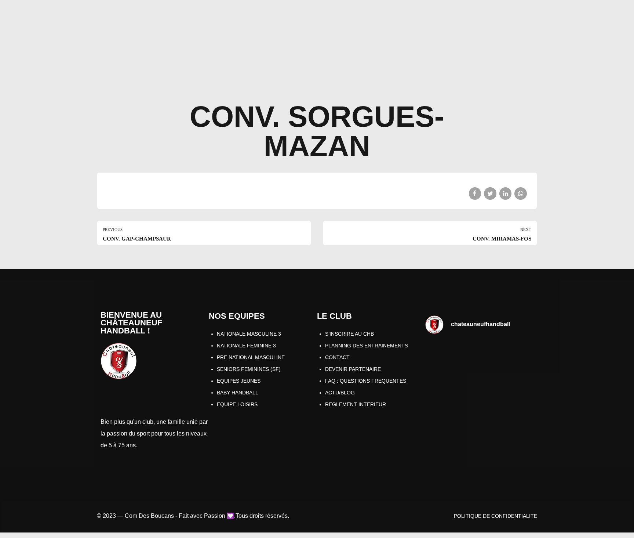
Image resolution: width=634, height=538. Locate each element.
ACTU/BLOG (340, 393)
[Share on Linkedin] (505, 193)
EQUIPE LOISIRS (237, 404)
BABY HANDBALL (237, 393)
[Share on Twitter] (490, 193)
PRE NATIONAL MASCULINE (251, 357)
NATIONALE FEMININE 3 (246, 346)
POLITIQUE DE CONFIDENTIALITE (495, 516)
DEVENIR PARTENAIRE (353, 369)
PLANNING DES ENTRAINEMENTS (366, 346)
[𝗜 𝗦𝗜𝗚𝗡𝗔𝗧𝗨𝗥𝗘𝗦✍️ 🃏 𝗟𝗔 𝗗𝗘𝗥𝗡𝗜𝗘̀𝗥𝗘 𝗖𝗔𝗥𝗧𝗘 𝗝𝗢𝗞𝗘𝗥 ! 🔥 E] (451, 357)
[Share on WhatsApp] (520, 193)
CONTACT (337, 357)
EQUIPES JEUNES (238, 381)
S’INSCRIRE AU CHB (349, 334)
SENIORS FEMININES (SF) (249, 369)
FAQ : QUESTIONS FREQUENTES (365, 381)
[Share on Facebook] (475, 193)
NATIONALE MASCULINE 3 (249, 334)
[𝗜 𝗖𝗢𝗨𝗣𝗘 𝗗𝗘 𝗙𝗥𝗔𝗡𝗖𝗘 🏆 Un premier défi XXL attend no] (507, 357)
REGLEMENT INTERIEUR (355, 404)
